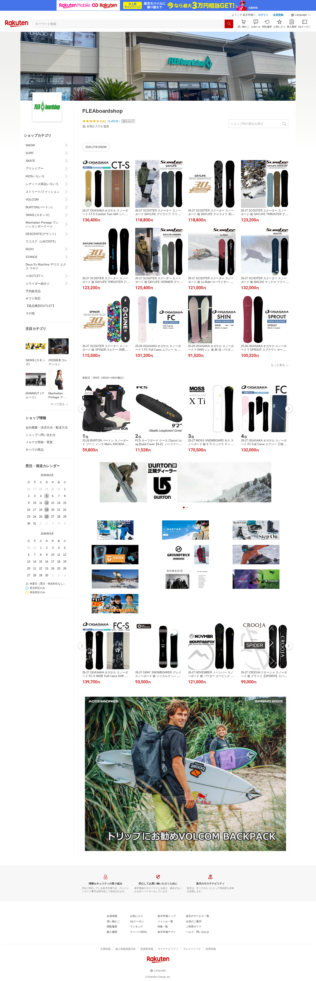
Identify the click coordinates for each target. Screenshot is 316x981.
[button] (301, 15)
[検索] (229, 24)
